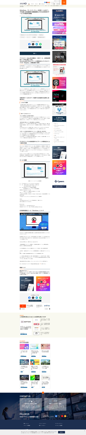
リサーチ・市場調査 (27, 425)
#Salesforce (41, 34)
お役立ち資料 (58, 3)
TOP (20, 5)
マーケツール (48, 3)
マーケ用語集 (53, 3)
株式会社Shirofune (23, 270)
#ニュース (28, 37)
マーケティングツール (58, 423)
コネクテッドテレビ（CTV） (59, 131)
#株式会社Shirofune (41, 37)
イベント (36, 3)
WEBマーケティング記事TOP (26, 5)
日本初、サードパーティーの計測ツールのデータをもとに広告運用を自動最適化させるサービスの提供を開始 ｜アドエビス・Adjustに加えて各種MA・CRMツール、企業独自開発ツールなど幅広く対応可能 (35, 273)
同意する (61, 432)
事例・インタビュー (42, 3)
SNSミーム (56, 123)
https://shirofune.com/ (35, 263)
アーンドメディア (57, 128)
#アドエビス (23, 37)
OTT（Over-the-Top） (58, 130)
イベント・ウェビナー (42, 423)
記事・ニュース (26, 423)
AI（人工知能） (56, 139)
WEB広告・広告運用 (33, 5)
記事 (28, 3)
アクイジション (56, 133)
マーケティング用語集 (58, 425)
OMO (55, 135)
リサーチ (32, 3)
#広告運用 (34, 37)
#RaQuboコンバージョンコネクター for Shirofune (29, 34)
